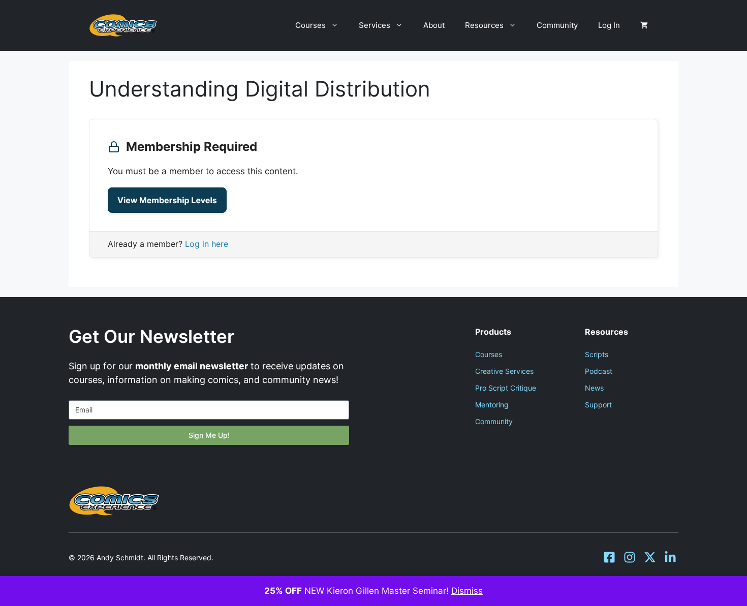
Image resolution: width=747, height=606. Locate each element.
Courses (310, 25)
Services (374, 25)
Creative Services (504, 371)
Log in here (206, 244)
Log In (609, 25)
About (434, 25)
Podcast (598, 371)
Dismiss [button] (467, 591)
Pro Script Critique (505, 388)
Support (598, 404)
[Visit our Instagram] (629, 557)
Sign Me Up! (209, 435)
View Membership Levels (167, 200)
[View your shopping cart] (644, 25)
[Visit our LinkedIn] (670, 557)
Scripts (596, 354)
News (594, 388)
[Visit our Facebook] (609, 557)
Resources (484, 25)
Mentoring (492, 404)
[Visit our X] (650, 557)
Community (557, 25)
